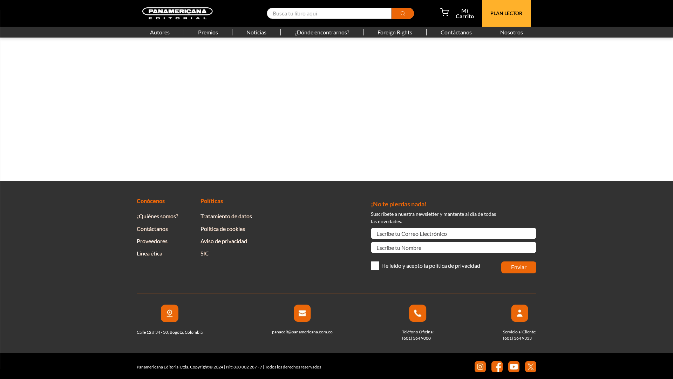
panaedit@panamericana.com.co (302, 331)
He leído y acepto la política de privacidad (430, 265)
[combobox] (340, 13)
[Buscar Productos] (403, 13)
